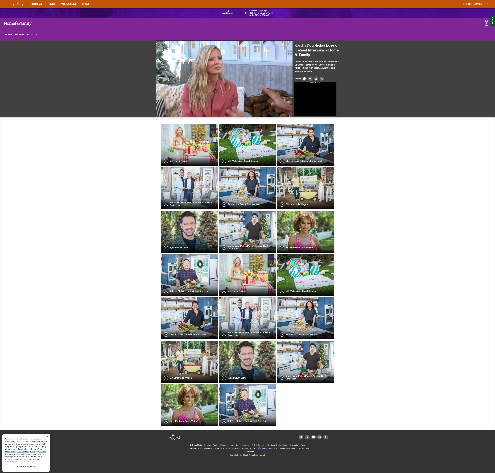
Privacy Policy (220, 448)
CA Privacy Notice (248, 448)
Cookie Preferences (287, 448)
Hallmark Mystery (196, 445)
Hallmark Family (212, 445)
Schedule (36, 4)
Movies (51, 4)
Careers (261, 445)
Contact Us (244, 445)
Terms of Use (233, 448)
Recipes (19, 35)
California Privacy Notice (25, 452)
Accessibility (249, 452)
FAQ (253, 445)
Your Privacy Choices (269, 448)
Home (8, 35)
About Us (234, 445)
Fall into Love (68, 4)
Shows (85, 4)
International (282, 445)
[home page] (18, 4)
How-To (32, 35)
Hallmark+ (224, 445)
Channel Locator (472, 4)
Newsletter (208, 448)
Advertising (271, 445)
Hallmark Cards (303, 448)
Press (303, 445)
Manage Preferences (26, 466)
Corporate (294, 445)
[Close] (47, 436)
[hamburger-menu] (5, 4)
